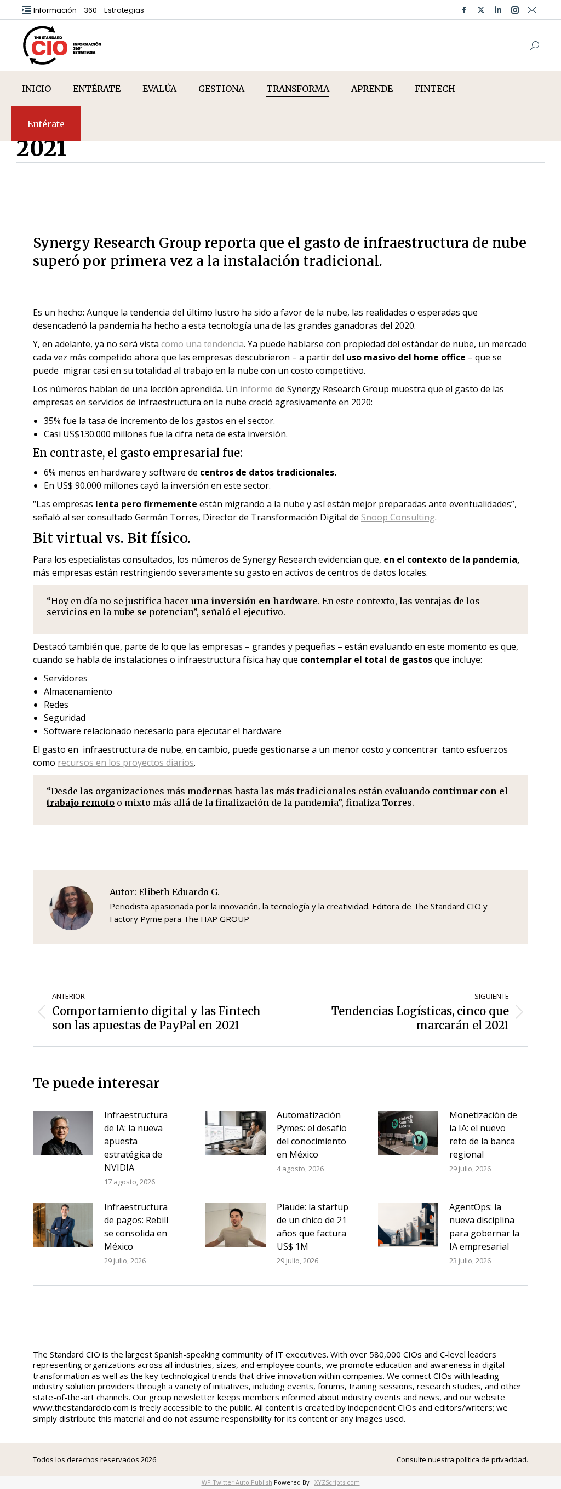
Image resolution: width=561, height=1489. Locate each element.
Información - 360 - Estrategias (88, 10)
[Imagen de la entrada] (63, 1133)
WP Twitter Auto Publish (237, 1482)
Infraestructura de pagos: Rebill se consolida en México (136, 1226)
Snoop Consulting (398, 517)
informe (256, 389)
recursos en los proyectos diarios (126, 763)
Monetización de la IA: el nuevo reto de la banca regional (483, 1134)
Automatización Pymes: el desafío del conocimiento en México (312, 1134)
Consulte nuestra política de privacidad (461, 1459)
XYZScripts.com (337, 1482)
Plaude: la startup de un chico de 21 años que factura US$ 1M (312, 1226)
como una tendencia (202, 344)
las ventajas (425, 600)
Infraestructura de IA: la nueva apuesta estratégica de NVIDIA (136, 1141)
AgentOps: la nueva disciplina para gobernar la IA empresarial (484, 1226)
